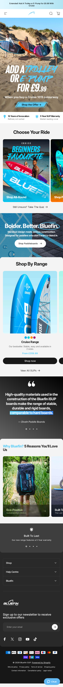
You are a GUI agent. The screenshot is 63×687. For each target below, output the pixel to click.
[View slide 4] (37, 429)
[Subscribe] (55, 627)
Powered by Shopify (41, 662)
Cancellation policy (34, 671)
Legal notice (47, 671)
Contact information (18, 671)
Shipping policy (49, 667)
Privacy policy (24, 667)
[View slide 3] (33, 429)
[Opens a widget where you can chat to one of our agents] (52, 682)
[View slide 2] (30, 429)
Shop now (30, 360)
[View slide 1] (26, 429)
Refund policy (13, 667)
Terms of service (36, 667)
